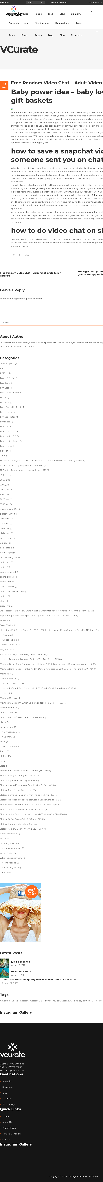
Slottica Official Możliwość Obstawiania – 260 (22, 809)
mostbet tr (5, 693)
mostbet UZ (36, 1000)
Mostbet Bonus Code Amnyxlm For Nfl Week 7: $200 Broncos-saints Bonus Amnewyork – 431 (46, 664)
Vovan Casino (6, 853)
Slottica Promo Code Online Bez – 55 (18, 824)
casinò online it (7, 586)
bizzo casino (6, 538)
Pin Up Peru (6, 736)
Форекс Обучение (10, 867)
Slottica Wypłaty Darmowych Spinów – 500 (21, 829)
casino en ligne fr (8, 572)
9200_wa (4, 484)
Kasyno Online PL (8, 644)
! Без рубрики (7, 363)
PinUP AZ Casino (8, 746)
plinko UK (5, 756)
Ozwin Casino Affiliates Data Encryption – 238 (22, 717)
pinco (2, 741)
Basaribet (5, 528)
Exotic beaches (20, 961)
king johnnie (6, 649)
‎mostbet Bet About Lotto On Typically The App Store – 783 (29, 659)
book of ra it (6, 547)
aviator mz (5, 518)
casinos (3, 596)
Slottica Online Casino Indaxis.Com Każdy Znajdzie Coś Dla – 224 (32, 814)
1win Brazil (5, 388)
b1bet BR (4, 523)
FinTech (4, 620)
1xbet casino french (9, 441)
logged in (18, 298)
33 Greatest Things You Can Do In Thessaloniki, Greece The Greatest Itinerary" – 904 (41, 460)
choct (3, 601)
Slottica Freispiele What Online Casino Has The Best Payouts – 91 (32, 804)
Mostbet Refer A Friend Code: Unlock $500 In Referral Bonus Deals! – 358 (36, 688)
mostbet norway (8, 678)
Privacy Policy (9, 1128)
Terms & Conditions (11, 1133)
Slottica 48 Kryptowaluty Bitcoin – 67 (18, 775)
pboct (3, 722)
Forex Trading (7, 625)
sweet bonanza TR (9, 833)
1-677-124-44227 (95, 2)
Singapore (7, 1087)
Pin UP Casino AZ (8, 732)
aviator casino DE (8, 509)
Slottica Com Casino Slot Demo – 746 (18, 790)
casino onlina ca (8, 577)
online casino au (8, 712)
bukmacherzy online (10, 557)
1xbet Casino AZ (8, 431)
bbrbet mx (5, 533)
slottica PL (88, 1000)
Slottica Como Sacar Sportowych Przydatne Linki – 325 (27, 795)
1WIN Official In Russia (11, 407)
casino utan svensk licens (12, 591)
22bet (3, 455)
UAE (4, 1093)
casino (3, 567)
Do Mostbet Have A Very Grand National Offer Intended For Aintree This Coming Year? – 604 (46, 610)
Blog (27, 255)
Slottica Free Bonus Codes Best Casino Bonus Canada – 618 (29, 799)
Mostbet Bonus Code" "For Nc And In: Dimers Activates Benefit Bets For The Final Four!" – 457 (46, 669)
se (1, 761)
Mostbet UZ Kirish (9, 698)
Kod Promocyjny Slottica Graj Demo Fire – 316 (22, 654)
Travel (3, 838)
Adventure (5, 1000)
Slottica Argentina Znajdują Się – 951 (18, 780)
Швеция (4, 872)
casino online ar (7, 581)
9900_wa (4, 504)
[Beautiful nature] (4, 973)
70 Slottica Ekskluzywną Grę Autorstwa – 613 (21, 465)
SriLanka (6, 1098)
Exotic (15, 1000)
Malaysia (6, 1081)
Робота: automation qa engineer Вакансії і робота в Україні (39, 979)
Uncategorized (7, 843)
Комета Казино (8, 862)
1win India (5, 402)
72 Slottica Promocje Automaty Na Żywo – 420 (23, 470)
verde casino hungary (10, 848)
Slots (2, 766)
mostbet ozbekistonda (11, 683)
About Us (7, 1122)
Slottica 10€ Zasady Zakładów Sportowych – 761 (24, 770)
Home (5, 1116)
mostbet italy (6, 673)
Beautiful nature (21, 971)
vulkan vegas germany (11, 858)
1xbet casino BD (8, 436)
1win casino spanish (9, 392)
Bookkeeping (7, 552)
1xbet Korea (6, 446)
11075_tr (4, 373)
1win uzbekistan (7, 417)
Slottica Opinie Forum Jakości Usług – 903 (21, 819)
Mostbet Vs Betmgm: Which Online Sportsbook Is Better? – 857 (31, 703)
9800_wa (4, 499)
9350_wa (4, 489)
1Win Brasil (5, 383)
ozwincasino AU (65, 1000)
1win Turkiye (6, 412)
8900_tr (4, 475)
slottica (77, 1000)
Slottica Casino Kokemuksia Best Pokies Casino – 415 (26, 785)
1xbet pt (4, 451)
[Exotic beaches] (4, 963)
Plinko (3, 751)
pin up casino (6, 727)
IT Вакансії (5, 635)
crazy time (5, 606)
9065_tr (4, 480)
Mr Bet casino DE (8, 707)
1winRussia (5, 421)
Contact (6, 1139)
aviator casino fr (7, 514)
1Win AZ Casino (7, 378)
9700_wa (4, 494)
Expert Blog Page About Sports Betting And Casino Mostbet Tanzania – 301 (37, 615)
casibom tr (5, 562)
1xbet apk (5, 426)
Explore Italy (8, 1104)
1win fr (3, 397)
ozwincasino (49, 1000)
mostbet (24, 1000)
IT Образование (8, 640)
